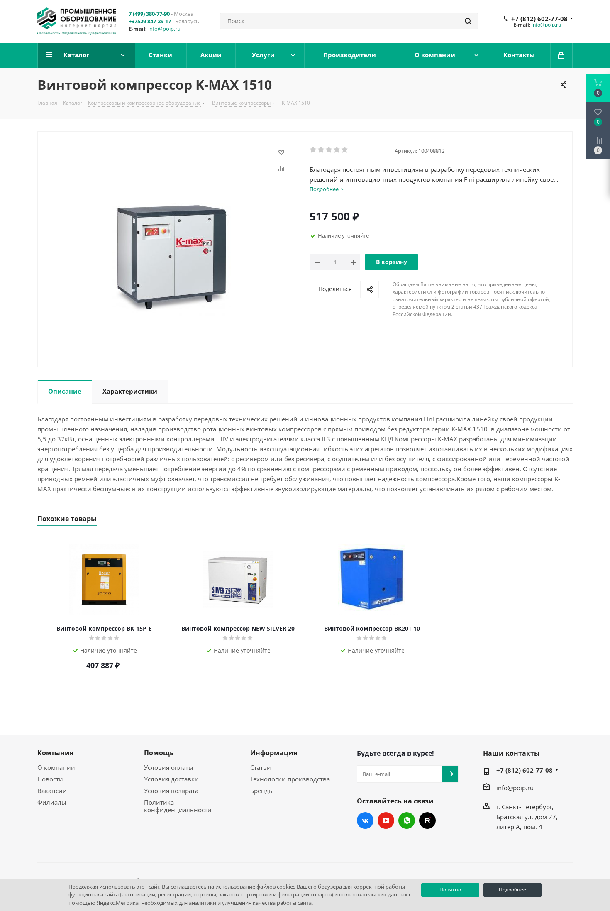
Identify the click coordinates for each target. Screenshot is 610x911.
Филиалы (51, 802)
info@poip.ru (164, 28)
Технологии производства (290, 779)
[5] (345, 150)
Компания (55, 752)
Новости (50, 779)
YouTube (386, 820)
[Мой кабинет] (561, 55)
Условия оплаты (168, 767)
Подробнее (512, 889)
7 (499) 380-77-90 (149, 13)
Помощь (159, 752)
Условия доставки (171, 779)
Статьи (260, 767)
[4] (337, 150)
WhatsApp (406, 820)
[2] (321, 150)
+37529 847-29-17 (150, 21)
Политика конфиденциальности (178, 806)
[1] (313, 150)
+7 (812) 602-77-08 (539, 18)
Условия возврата (171, 790)
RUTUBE (427, 820)
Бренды (262, 790)
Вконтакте (365, 820)
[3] (329, 150)
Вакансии (52, 790)
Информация (273, 752)
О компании (56, 767)
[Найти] (468, 21)
